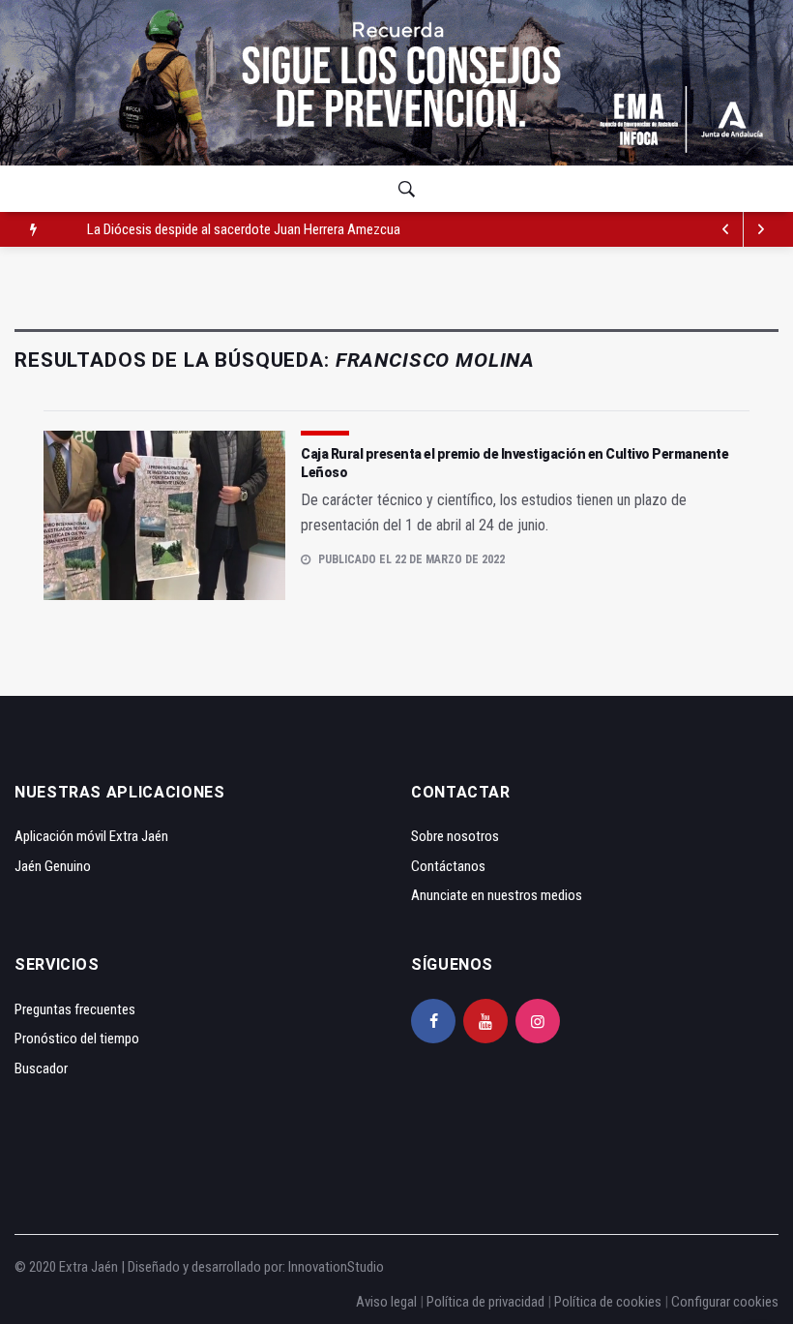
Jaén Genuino (53, 866)
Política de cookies (607, 1301)
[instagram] (537, 1021)
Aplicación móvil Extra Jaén (91, 836)
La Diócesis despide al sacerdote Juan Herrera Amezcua (243, 229)
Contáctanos (448, 866)
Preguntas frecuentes (75, 1009)
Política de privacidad (485, 1301)
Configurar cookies (724, 1301)
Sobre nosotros (455, 836)
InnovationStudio (336, 1267)
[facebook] (433, 1021)
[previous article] (761, 229)
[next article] (726, 229)
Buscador (41, 1068)
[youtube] (485, 1021)
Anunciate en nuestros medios (496, 895)
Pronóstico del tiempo (77, 1038)
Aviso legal (386, 1301)
